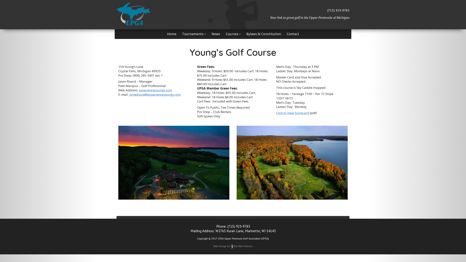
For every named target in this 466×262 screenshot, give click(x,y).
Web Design (219, 246)
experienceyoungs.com (155, 90)
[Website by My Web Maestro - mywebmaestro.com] (232, 246)
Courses (232, 34)
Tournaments (193, 34)
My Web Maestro (243, 246)
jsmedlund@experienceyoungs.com (155, 94)
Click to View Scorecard (292, 113)
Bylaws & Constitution (263, 34)
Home (171, 34)
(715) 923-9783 (338, 10)
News (216, 34)
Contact (293, 34)
